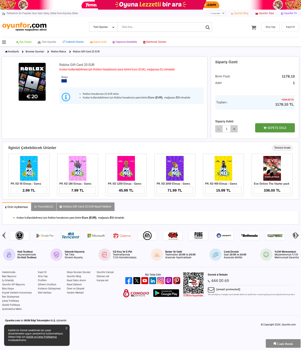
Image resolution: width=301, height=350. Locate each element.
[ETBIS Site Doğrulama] (193, 296)
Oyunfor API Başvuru (13, 284)
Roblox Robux (58, 51)
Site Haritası (44, 292)
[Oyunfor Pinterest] (177, 281)
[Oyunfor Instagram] (161, 281)
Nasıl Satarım (74, 284)
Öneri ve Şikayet (75, 288)
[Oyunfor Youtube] (145, 281)
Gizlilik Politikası (11, 305)
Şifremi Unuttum (47, 284)
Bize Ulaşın (8, 288)
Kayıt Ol (42, 272)
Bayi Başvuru (9, 276)
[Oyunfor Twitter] (137, 281)
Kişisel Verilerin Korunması (17, 292)
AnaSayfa (13, 51)
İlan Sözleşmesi (10, 296)
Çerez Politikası (10, 300)
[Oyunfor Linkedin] (153, 281)
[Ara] (208, 27)
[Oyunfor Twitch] (169, 281)
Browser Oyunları (35, 51)
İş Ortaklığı (8, 280)
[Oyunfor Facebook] (129, 281)
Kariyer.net (102, 280)
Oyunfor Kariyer (105, 272)
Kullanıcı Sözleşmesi (49, 288)
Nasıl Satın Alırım (76, 280)
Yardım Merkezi (75, 292)
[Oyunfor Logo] (24, 27)
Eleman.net (103, 276)
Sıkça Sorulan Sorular (79, 272)
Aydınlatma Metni (12, 309)
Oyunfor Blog (74, 276)
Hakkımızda (8, 272)
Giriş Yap (43, 276)
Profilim (42, 280)
